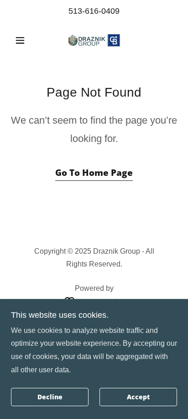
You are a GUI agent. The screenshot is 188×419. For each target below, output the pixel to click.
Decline (50, 397)
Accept (138, 397)
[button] (23, 40)
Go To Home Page (94, 173)
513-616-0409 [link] (94, 11)
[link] (94, 40)
